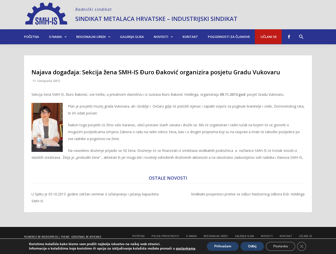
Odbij (252, 246)
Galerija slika (132, 36)
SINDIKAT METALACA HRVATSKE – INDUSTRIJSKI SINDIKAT (156, 19)
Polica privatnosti (165, 236)
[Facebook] (289, 36)
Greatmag (78, 236)
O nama (55, 36)
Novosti (161, 36)
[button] (301, 34)
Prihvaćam (222, 246)
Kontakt (190, 36)
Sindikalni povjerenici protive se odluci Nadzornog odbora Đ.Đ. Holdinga (248, 194)
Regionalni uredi (91, 36)
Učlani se (268, 36)
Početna (31, 36)
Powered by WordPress (41, 236)
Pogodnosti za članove (229, 36)
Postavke (280, 246)
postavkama (185, 248)
